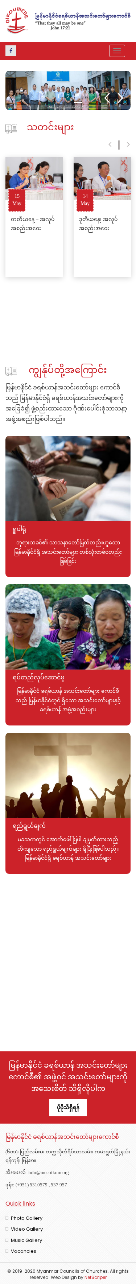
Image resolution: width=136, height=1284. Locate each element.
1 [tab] (58, 97)
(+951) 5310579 (32, 1185)
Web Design (64, 1277)
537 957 (59, 1185)
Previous (106, 98)
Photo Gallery (26, 1218)
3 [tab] (78, 97)
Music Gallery (26, 1240)
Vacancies (23, 1251)
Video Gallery (27, 1229)
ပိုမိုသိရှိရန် (68, 1107)
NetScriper (96, 1277)
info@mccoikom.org (48, 1173)
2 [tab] (68, 97)
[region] (68, 90)
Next (120, 98)
